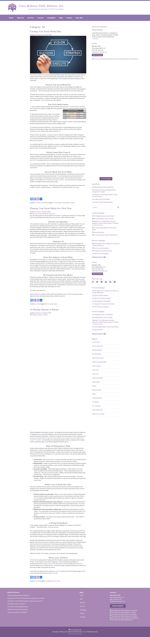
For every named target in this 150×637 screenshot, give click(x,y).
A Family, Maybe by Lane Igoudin (101, 301)
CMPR (50, 34)
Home (11, 18)
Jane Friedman (96, 366)
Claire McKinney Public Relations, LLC (41, 6)
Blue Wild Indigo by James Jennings (102, 317)
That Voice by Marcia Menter (100, 295)
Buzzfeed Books (96, 354)
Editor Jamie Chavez (98, 358)
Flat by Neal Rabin (97, 329)
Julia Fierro (95, 374)
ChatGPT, (34, 160)
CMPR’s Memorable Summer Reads (18, 609)
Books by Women (97, 350)
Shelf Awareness (97, 398)
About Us (20, 18)
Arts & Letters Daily (97, 346)
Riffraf (94, 394)
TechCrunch (72, 251)
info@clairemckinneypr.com (99, 52)
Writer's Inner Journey (98, 414)
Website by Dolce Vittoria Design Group (75, 633)
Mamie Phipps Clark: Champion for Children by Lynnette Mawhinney (105, 291)
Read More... (96, 38)
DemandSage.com (42, 259)
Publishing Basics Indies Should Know (103, 187)
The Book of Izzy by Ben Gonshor (101, 298)
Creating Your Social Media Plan (45, 31)
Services (30, 18)
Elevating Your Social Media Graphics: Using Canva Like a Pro (104, 195)
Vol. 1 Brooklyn (96, 406)
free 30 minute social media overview (53, 179)
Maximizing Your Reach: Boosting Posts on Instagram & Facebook (104, 191)
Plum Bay (79, 18)
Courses (40, 18)
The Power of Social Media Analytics (102, 202)
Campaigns (51, 18)
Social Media (44, 202)
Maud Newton (96, 382)
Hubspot (71, 106)
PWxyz (94, 386)
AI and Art (57, 571)
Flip (106, 257)
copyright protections (48, 563)
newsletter (68, 294)
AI (36, 202)
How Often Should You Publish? (101, 199)
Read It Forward (96, 390)
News (38, 202)
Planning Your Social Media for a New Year (50, 208)
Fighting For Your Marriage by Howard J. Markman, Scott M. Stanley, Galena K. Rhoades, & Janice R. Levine (105, 322)
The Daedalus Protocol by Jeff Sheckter (103, 304)
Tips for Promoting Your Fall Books (17, 612)
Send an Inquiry (97, 55)
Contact (69, 18)
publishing (49, 581)
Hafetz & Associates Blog (99, 362)
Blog (61, 18)
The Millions (95, 402)
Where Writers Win (97, 410)
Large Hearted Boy (97, 378)
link (39, 294)
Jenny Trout (95, 370)
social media (58, 202)
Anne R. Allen (96, 342)
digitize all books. (53, 573)
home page (76, 187)
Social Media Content (68, 202)
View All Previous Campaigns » (100, 253)
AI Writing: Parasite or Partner (44, 309)
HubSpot (79, 235)
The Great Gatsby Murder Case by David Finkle (105, 327)
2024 (46, 304)
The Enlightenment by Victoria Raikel (102, 314)
